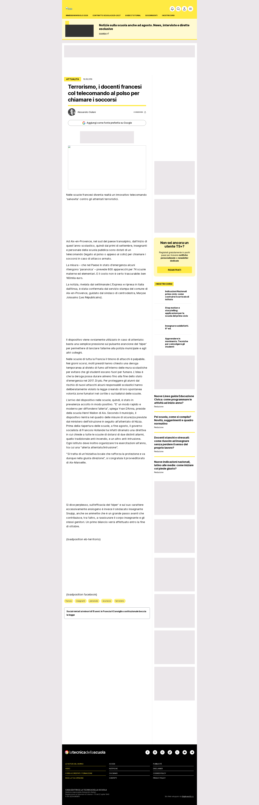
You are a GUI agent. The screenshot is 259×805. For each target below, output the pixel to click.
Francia (69, 601)
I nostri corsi (168, 15)
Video (67, 769)
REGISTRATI (174, 269)
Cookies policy (159, 773)
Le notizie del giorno (74, 764)
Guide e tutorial (133, 15)
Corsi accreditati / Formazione (78, 773)
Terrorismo (119, 601)
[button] (172, 8)
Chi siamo (113, 773)
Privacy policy (159, 778)
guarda (103, 33)
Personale (94, 601)
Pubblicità (157, 764)
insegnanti (80, 601)
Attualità (72, 79)
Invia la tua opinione (74, 778)
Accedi (112, 764)
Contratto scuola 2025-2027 (107, 15)
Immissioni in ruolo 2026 (77, 15)
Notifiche (113, 769)
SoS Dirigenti (151, 15)
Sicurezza (107, 601)
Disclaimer (158, 769)
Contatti (113, 778)
